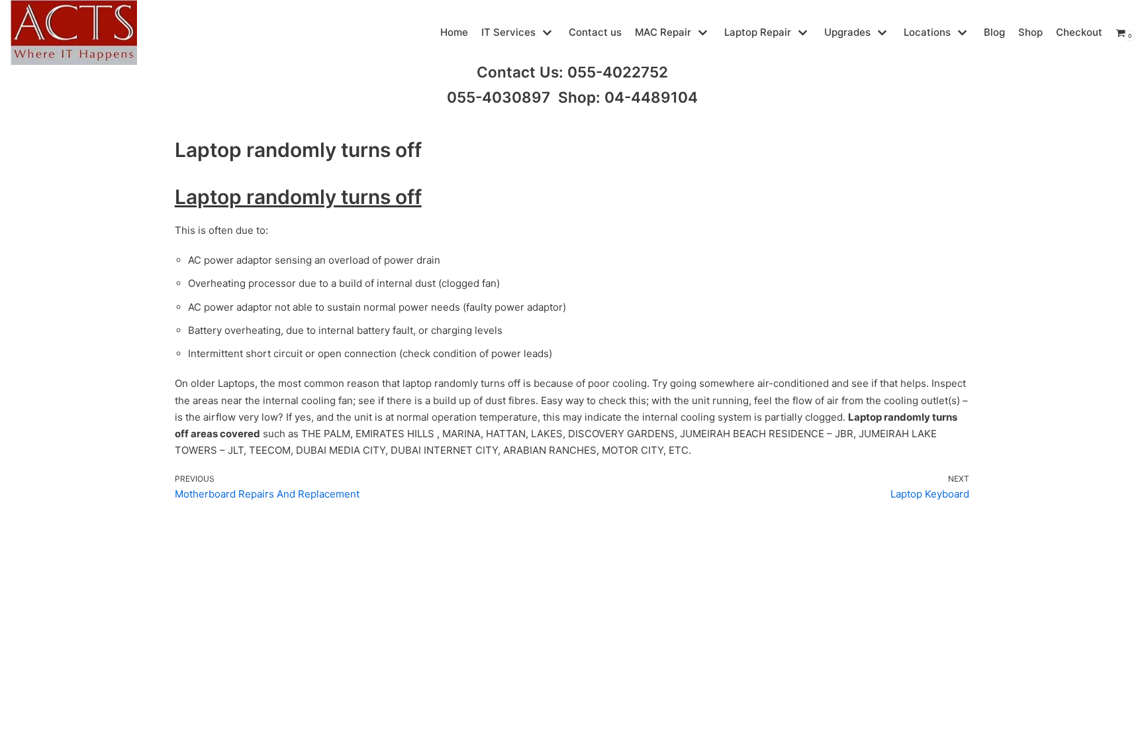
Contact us (595, 32)
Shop (1030, 32)
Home (454, 32)
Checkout (1079, 32)
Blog (994, 32)
